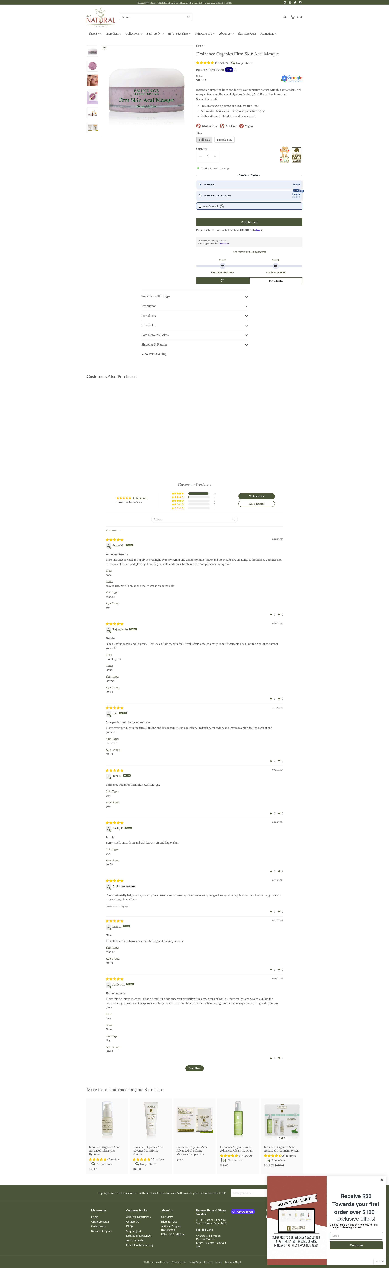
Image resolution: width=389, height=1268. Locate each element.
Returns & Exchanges (138, 1235)
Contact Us (132, 1221)
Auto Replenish (135, 1240)
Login (94, 1216)
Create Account (100, 1221)
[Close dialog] (382, 1180)
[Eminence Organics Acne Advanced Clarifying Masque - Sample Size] (194, 1131)
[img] (114, 539)
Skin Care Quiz (247, 33)
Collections (133, 33)
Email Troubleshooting (139, 1245)
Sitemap (218, 1262)
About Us (225, 33)
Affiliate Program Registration (171, 1228)
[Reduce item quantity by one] (200, 156)
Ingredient (112, 33)
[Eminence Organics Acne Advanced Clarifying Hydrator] (107, 1136)
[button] (205, 62)
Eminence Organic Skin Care (135, 1089)
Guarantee (208, 1262)
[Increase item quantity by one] (215, 156)
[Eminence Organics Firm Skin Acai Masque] (103, 421)
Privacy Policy (195, 1262)
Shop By (94, 33)
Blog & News (169, 1221)
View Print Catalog (153, 354)
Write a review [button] (256, 496)
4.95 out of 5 (140, 498)
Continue (356, 1245)
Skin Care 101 (204, 33)
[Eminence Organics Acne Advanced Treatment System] (282, 1134)
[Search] (188, 17)
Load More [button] (194, 1068)
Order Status (98, 1226)
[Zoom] (147, 91)
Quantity (201, 148)
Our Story (167, 1216)
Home (199, 45)
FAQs (129, 1226)
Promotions (267, 33)
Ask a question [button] (256, 503)
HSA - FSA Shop (178, 33)
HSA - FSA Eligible (172, 1234)
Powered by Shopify (233, 1262)
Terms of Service (179, 1262)
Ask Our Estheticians (138, 1216)
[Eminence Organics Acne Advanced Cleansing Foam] (238, 1134)
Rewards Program (101, 1231)
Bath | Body (154, 33)
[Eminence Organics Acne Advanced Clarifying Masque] (151, 1136)
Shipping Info (134, 1231)
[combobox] (156, 17)
